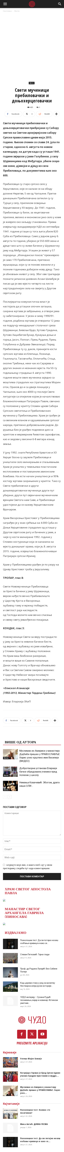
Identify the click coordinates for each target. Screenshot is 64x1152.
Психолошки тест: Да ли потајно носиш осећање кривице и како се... (40, 1140)
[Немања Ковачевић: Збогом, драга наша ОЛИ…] (10, 786)
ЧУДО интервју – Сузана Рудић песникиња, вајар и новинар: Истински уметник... (39, 1000)
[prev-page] (5, 797)
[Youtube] (42, 1034)
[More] (56, 114)
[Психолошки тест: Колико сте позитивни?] (10, 1113)
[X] (32, 1034)
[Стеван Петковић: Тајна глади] (10, 958)
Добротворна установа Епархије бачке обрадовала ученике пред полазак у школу (38, 771)
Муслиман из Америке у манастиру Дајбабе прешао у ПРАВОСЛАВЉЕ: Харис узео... (40, 1090)
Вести (16, 11)
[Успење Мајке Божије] (10, 1062)
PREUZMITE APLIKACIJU (32, 1043)
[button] (5, 4)
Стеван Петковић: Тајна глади (34, 954)
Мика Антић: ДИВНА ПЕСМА (34, 1124)
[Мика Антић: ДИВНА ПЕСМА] (10, 1128)
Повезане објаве (21, 736)
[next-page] (9, 797)
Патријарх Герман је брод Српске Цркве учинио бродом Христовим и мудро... (40, 1074)
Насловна (7, 11)
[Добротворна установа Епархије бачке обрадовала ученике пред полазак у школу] (10, 772)
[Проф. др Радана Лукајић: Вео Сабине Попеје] (10, 972)
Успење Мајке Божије (31, 1058)
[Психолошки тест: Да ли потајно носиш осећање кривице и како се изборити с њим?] (10, 944)
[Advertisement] (32, 46)
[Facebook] (21, 1034)
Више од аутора (20, 742)
